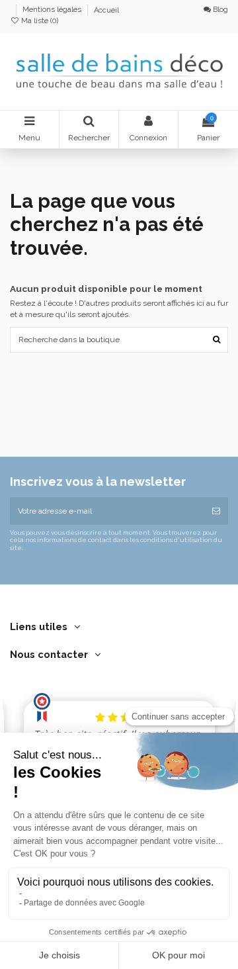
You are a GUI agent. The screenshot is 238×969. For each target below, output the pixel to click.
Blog (219, 9)
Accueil (106, 10)
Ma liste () (38, 21)
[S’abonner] (216, 511)
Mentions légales (52, 10)
